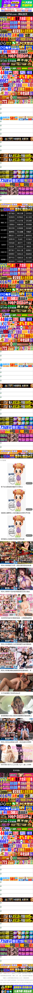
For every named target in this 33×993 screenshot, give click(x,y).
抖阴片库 (4, 252)
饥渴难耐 (20, 228)
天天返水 (29, 239)
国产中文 (12, 257)
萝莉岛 (29, 246)
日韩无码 (29, 261)
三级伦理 (12, 221)
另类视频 (29, 224)
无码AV (3, 245)
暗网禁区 (12, 254)
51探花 (28, 243)
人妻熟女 (12, 224)
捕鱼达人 (12, 235)
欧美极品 (20, 217)
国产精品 (12, 213)
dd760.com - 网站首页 (16, 14)
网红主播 (20, 213)
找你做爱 (29, 228)
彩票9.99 (12, 239)
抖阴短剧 (20, 261)
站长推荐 (4, 230)
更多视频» (16, 770)
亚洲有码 (12, 217)
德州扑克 (29, 235)
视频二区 (4, 222)
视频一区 (4, 215)
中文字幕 (20, 221)
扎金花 (20, 239)
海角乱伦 (20, 254)
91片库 (11, 246)
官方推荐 (4, 237)
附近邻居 (12, 228)
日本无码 (29, 213)
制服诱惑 (29, 254)
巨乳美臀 (29, 221)
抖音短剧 (12, 243)
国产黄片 (12, 250)
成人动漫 (29, 217)
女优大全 (20, 246)
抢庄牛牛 (20, 235)
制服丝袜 (20, 224)
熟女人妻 (20, 250)
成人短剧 (29, 257)
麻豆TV (20, 243)
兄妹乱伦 (20, 257)
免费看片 (4, 259)
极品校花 (12, 261)
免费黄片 (29, 250)
